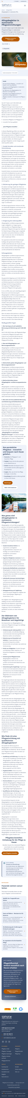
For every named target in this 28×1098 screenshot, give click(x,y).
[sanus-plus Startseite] (7, 5)
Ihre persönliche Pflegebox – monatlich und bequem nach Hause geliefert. (13, 84)
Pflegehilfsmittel (19, 1051)
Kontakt (17, 1067)
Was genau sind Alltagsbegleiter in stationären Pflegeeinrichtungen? (13, 87)
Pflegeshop (17, 1053)
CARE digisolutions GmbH (19, 1093)
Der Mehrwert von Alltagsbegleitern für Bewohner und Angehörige (12, 91)
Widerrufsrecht (21, 1095)
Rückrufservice (5, 1076)
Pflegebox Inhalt (5, 1049)
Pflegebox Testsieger (6, 1051)
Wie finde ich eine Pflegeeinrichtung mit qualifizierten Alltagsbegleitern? (12, 94)
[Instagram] (3, 1041)
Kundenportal (5, 1067)
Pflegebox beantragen (7, 1053)
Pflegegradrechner (6, 1060)
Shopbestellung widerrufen (13, 1085)
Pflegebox (17, 1049)
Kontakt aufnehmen (10, 996)
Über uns (17, 1072)
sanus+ (3, 10)
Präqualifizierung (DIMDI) (14, 1087)
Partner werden (18, 1069)
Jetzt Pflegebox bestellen (10, 126)
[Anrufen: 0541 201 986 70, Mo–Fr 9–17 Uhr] (2, 1)
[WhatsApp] (9, 1041)
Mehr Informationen (10, 487)
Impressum (4, 1095)
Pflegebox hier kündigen (8, 1082)
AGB (16, 1095)
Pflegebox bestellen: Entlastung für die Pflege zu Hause (14, 97)
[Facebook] (6, 1041)
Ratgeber (4, 1074)
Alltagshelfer (9, 10)
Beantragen (7, 483)
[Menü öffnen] (25, 5)
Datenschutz (11, 1095)
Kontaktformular (5, 1072)
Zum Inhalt (5, 44)
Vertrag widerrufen (20, 1082)
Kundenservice (5, 1069)
